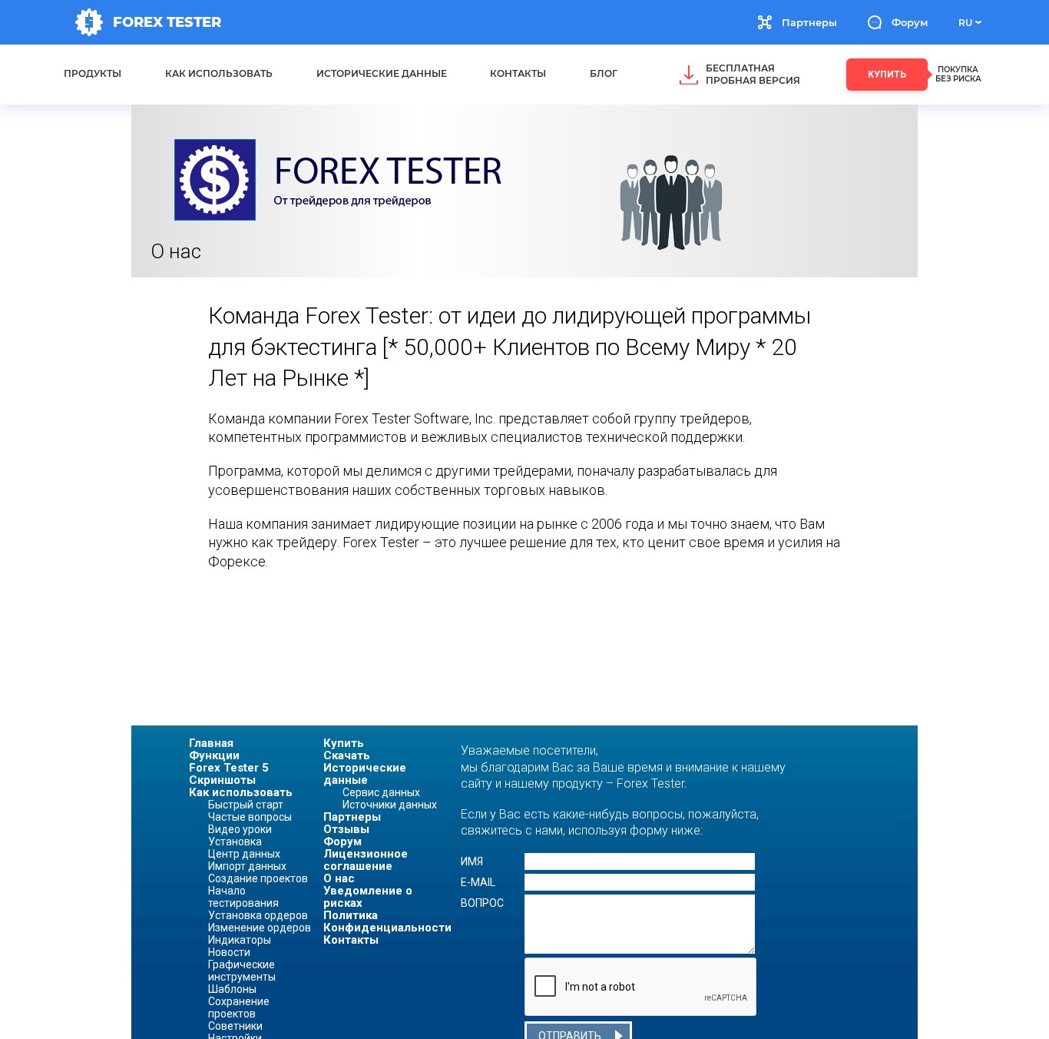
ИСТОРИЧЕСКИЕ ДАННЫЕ (381, 73)
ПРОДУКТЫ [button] (92, 73)
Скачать (346, 755)
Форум (910, 22)
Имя (472, 861)
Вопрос (482, 903)
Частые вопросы (250, 817)
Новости (229, 952)
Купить (343, 743)
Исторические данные (364, 774)
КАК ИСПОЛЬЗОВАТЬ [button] (219, 73)
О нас (339, 878)
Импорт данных (247, 866)
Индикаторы (239, 940)
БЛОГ (603, 73)
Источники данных (389, 804)
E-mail (478, 882)
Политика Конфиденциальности (384, 921)
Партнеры (352, 817)
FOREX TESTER (167, 22)
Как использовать (241, 792)
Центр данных (244, 854)
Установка (235, 841)
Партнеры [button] (809, 22)
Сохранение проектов (239, 1007)
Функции (214, 755)
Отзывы (346, 829)
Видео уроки (240, 829)
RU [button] (965, 22)
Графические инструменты (242, 970)
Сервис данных (381, 792)
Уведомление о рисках (367, 897)
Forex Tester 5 (229, 768)
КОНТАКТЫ (518, 73)
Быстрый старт (245, 804)
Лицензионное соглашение (365, 860)
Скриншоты (222, 780)
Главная (211, 743)
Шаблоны (232, 989)
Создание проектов (258, 878)
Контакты (351, 940)
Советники (235, 1026)
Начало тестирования (243, 897)
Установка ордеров (258, 915)
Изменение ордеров (259, 927)
